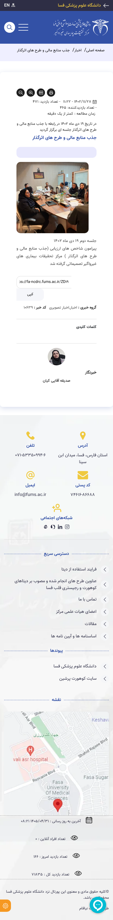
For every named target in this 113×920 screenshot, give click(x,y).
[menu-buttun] (23, 27)
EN (7, 5)
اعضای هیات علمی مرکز (76, 611)
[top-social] (13, 5)
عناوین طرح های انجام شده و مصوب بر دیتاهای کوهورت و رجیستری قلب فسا (56, 584)
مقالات (91, 624)
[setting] (5, 906)
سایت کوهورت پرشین (78, 678)
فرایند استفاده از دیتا (79, 569)
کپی (30, 294)
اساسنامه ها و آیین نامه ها (74, 636)
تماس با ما (87, 599)
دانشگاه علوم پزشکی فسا (79, 5)
